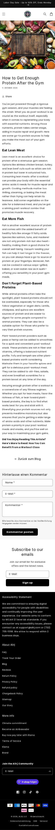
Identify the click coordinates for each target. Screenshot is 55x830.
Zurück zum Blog (29, 459)
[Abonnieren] (49, 771)
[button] (3, 14)
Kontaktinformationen (29, 825)
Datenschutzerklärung (20, 821)
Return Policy (9, 675)
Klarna (5, 746)
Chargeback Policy (12, 693)
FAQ (4, 652)
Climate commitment (14, 723)
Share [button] (9, 96)
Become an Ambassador (15, 729)
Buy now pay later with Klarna (18, 735)
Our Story (7, 705)
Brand (5, 752)
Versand (44, 821)
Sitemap (6, 699)
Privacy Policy (9, 681)
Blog (4, 664)
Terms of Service (11, 741)
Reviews (6, 669)
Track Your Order (11, 658)
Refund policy (9, 687)
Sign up (27, 582)
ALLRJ (21, 816)
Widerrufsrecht (37, 816)
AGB (35, 821)
